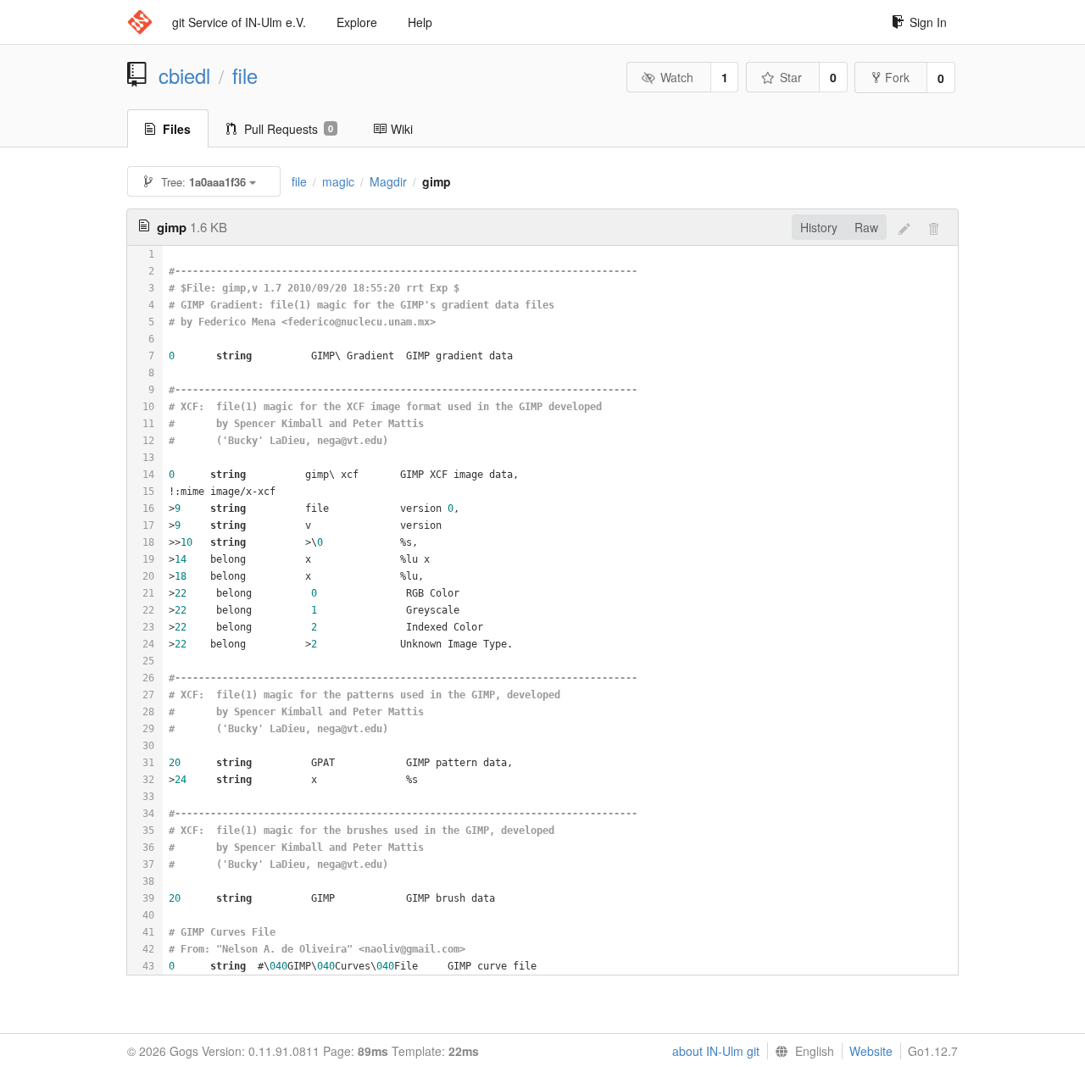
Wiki (402, 128)
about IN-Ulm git (716, 1050)
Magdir (388, 181)
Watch (676, 77)
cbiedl (184, 75)
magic (338, 181)
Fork (897, 77)
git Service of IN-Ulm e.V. (239, 22)
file (245, 75)
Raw (866, 227)
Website (871, 1050)
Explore (357, 22)
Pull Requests (288, 128)
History (818, 227)
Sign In (928, 22)
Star (791, 77)
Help (420, 22)
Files (177, 128)
